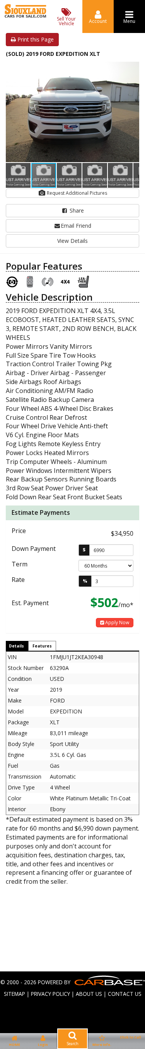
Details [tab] (16, 646)
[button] (132, 68)
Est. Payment (30, 603)
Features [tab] (42, 646)
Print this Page (35, 39)
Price (19, 530)
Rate (18, 579)
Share (76, 210)
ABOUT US (89, 993)
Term (19, 564)
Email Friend (76, 225)
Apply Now (116, 622)
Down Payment (34, 548)
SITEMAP (14, 993)
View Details (72, 240)
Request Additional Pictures (76, 193)
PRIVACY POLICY (50, 993)
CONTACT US (125, 993)
